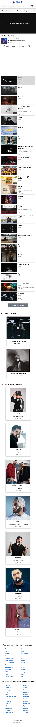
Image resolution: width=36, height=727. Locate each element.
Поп (3, 11)
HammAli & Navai (18, 486)
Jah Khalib (18, 593)
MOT (18, 522)
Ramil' (18, 414)
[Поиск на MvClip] (32, 6)
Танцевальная (28, 11)
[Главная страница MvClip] (18, 2)
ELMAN (18, 450)
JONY (17, 39)
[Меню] (2, 2)
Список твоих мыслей (18, 40)
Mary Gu (18, 629)
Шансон (12, 11)
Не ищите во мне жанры (18, 341)
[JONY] (4, 41)
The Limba (18, 558)
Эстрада (19, 11)
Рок (7, 11)
